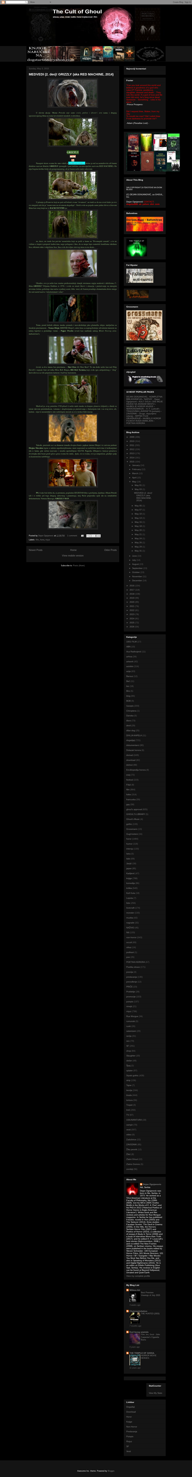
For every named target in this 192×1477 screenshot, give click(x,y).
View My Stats (155, 1393)
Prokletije (130, 991)
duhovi (129, 765)
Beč (128, 681)
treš (128, 1110)
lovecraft (130, 908)
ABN (128, 646)
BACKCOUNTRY (76, 163)
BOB (128, 701)
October (136, 572)
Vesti (128, 1451)
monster (130, 913)
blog (128, 696)
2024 (132, 618)
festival (129, 780)
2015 (132, 461)
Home (73, 550)
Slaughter (130, 1055)
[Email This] (87, 535)
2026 (132, 626)
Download (131, 1412)
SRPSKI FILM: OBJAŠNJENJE (137, 417)
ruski (128, 1026)
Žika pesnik (131, 1149)
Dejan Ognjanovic (152, 1184)
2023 (132, 614)
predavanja (131, 977)
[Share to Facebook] (96, 535)
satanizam (131, 1031)
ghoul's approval (134, 809)
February (136, 469)
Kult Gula (130, 893)
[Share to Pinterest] (99, 535)
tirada (129, 1095)
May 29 (138, 546)
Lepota (129, 898)
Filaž (128, 785)
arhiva (129, 656)
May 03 (138, 489)
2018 (132, 594)
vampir (129, 1125)
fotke (128, 794)
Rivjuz (129, 1441)
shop (128, 1051)
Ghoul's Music (133, 819)
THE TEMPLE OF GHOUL (142, 1353)
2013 (132, 453)
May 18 (138, 526)
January (136, 465)
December (137, 580)
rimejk (129, 1006)
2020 (132, 602)
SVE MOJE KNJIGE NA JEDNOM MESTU (144, 402)
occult (129, 942)
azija (128, 671)
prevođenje (131, 982)
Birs (128, 691)
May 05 (138, 505)
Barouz (129, 676)
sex (128, 1041)
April (134, 477)
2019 (132, 598)
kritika (129, 888)
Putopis (129, 1436)
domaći (129, 755)
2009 (132, 437)
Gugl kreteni (132, 834)
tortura (129, 1100)
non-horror (131, 937)
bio (127, 686)
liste (128, 903)
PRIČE (129, 986)
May (134, 481)
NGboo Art (134, 1290)
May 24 (138, 538)
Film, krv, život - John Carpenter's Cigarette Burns (150, 1337)
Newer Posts (35, 550)
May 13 (138, 518)
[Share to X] (93, 535)
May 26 (138, 542)
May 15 (138, 522)
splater (129, 1070)
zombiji (129, 1169)
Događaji (130, 1407)
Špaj (128, 1065)
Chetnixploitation (138, 1311)
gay (128, 804)
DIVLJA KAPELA (134, 735)
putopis (129, 1001)
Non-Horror (131, 1426)
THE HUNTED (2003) (150, 1313)
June (134, 556)
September (137, 568)
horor (42, 540)
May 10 (138, 514)
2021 (132, 606)
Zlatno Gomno (133, 1164)
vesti (128, 1129)
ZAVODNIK (131, 1144)
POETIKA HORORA (135, 423)
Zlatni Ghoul (132, 1159)
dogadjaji (130, 740)
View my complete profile (138, 1276)
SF (127, 1046)
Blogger (111, 1471)
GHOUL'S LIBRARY (135, 814)
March (135, 473)
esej (128, 775)
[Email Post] (82, 536)
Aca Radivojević (133, 651)
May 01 (138, 485)
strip (128, 1080)
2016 (132, 585)
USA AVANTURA (134, 1120)
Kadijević (130, 873)
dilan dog (130, 730)
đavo (128, 720)
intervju (129, 849)
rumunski (130, 1021)
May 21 (138, 534)
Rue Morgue (132, 1016)
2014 (132, 457)
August (135, 564)
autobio (129, 666)
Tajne (128, 1085)
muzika (129, 917)
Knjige (129, 1421)
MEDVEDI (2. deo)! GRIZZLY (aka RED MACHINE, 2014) (71, 74)
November (137, 576)
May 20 (138, 530)
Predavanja (131, 1431)
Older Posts (110, 550)
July (134, 560)
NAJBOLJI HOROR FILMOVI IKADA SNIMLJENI (143, 419)
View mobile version (73, 555)
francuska (131, 799)
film (37, 540)
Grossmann (131, 829)
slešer (129, 1060)
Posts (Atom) (79, 565)
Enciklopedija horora (136, 770)
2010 (132, 441)
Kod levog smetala (138, 1332)
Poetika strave (133, 967)
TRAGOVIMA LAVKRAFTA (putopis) (143, 411)
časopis (130, 706)
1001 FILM (131, 641)
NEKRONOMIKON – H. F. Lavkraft (142, 409)
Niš (127, 932)
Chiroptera (131, 711)
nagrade (130, 922)
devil (128, 725)
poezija (129, 972)
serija (128, 1036)
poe (128, 957)
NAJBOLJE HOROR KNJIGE (139, 406)
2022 (132, 610)
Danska (130, 715)
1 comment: (72, 536)
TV (127, 1115)
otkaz (128, 947)
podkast (130, 952)
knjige (129, 878)
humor (129, 844)
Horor (129, 1417)
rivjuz (47, 540)
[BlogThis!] (90, 535)
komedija (130, 883)
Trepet (129, 1105)
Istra (128, 853)
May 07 (138, 510)
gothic (129, 824)
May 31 (138, 551)
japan (129, 868)
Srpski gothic (132, 1075)
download (130, 760)
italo (128, 858)
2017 (132, 590)
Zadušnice (131, 1139)
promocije (131, 996)
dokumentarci (132, 745)
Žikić (128, 1154)
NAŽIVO (130, 927)
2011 (132, 445)
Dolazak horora (133, 750)
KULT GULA (144, 401)
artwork (129, 661)
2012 (132, 449)
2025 (132, 622)
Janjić (129, 863)
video (128, 1134)
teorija (129, 1090)
